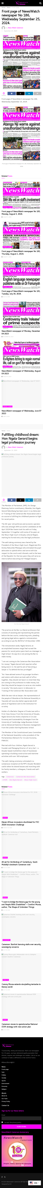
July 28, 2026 (6, 910)
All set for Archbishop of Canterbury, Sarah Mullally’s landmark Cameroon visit (19, 863)
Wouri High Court (30, 780)
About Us (4, 1096)
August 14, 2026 (7, 827)
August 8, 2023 (7, 376)
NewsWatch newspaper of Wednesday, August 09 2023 (21, 372)
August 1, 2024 (7, 257)
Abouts (4, 1093)
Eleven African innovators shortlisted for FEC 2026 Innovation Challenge (20, 823)
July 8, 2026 (6, 1029)
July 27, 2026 (6, 867)
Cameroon (10, 777)
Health (5, 980)
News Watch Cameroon (15, 28)
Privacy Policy (6, 1101)
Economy (6, 940)
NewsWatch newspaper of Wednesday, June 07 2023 (21, 412)
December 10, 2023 (8, 336)
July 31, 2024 (6, 296)
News (8, 7)
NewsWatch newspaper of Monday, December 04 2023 (21, 332)
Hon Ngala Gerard (15, 780)
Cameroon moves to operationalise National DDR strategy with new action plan (19, 1025)
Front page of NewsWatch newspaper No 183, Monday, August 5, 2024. (21, 212)
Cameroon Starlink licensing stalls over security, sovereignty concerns (21, 945)
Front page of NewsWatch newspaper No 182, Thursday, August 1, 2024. (21, 252)
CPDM (5, 780)
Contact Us (5, 1105)
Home (3, 7)
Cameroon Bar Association (25, 777)
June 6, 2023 (6, 416)
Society (4, 1078)
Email (3, 1115)
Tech (3, 1072)
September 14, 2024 (10, 450)
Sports (4, 1081)
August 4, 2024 (7, 217)
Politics (4, 1075)
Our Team (5, 1098)
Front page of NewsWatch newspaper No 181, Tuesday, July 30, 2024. (21, 292)
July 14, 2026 (6, 990)
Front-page (15, 7)
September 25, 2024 (10, 31)
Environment (5, 1083)
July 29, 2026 (6, 950)
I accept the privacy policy (12, 1122)
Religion (4, 1089)
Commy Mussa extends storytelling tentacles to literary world (21, 985)
